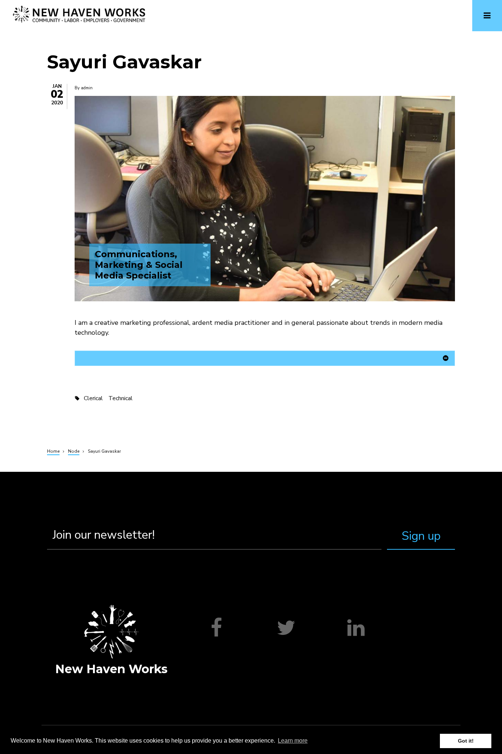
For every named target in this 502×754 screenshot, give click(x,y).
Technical (120, 398)
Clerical (93, 398)
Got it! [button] (466, 741)
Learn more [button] (293, 740)
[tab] (265, 360)
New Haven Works (111, 669)
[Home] (79, 14)
